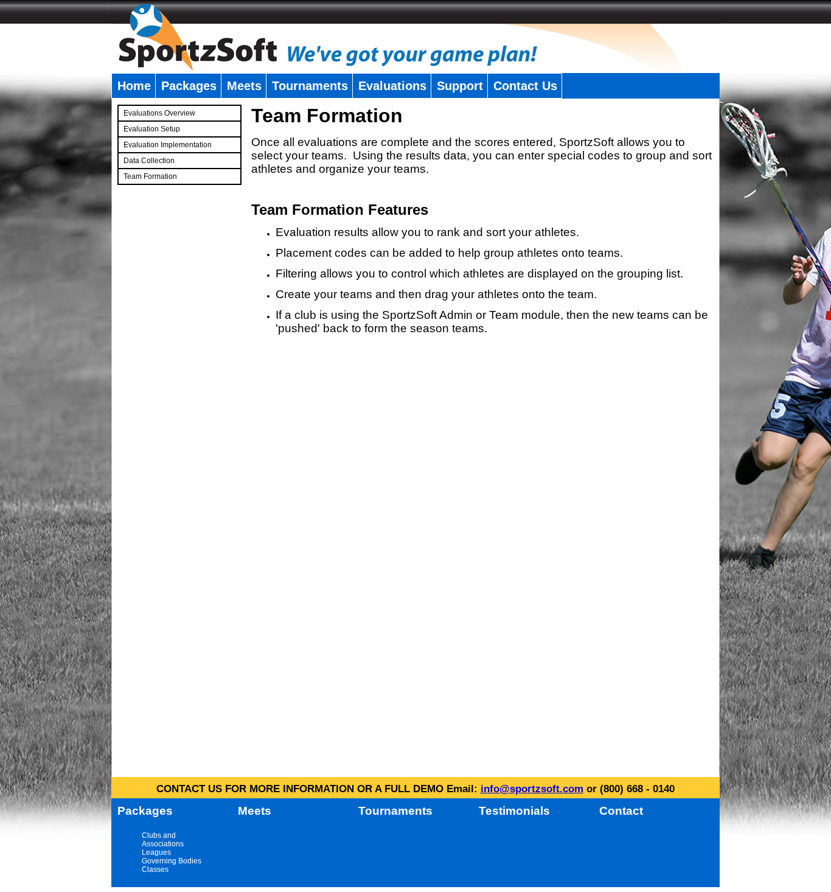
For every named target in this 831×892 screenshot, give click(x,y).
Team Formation (150, 176)
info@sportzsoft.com (532, 789)
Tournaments (310, 85)
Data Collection (149, 160)
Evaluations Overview (159, 113)
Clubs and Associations (163, 839)
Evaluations (392, 85)
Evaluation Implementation (167, 145)
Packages (189, 85)
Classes (155, 869)
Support (460, 85)
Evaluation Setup (151, 129)
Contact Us (525, 85)
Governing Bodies (171, 861)
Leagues (156, 852)
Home (134, 85)
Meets (244, 85)
